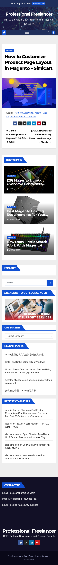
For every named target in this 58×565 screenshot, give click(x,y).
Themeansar (29, 560)
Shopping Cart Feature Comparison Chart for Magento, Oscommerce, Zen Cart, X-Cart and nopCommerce (28, 413)
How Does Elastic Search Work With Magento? (27, 243)
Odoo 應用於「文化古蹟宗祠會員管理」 (25, 354)
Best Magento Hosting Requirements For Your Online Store (26, 214)
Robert (8, 424)
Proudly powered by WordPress (21, 556)
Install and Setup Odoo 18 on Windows (25, 362)
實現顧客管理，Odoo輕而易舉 (20, 390)
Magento (9, 50)
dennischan (11, 410)
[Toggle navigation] (27, 33)
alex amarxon (12, 434)
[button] (49, 32)
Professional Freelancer (29, 14)
